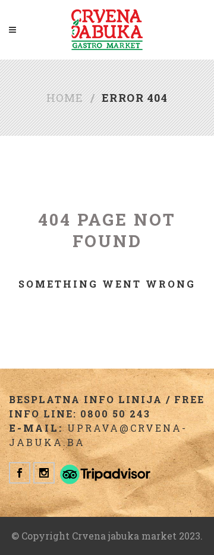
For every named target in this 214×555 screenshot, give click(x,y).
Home (65, 98)
